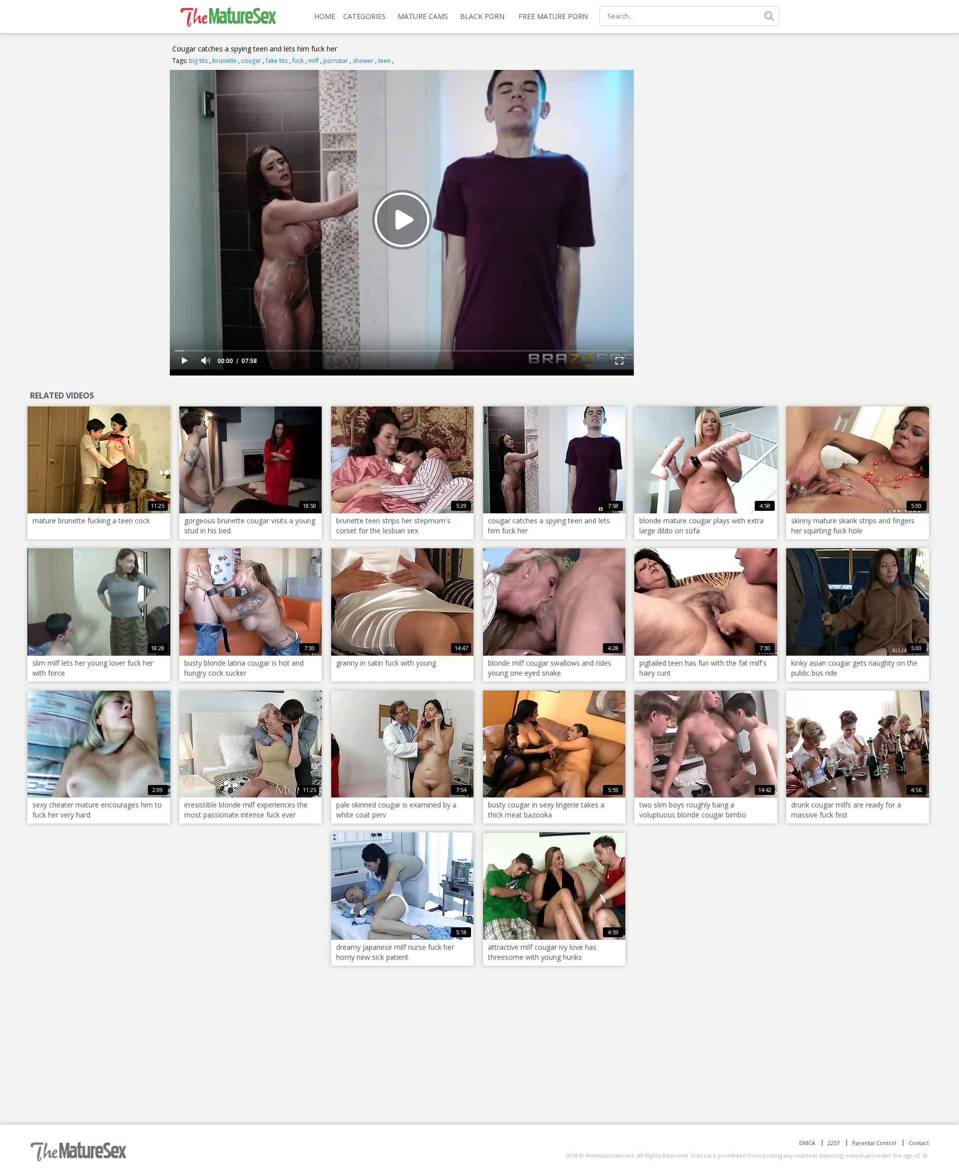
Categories (364, 16)
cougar (251, 60)
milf (313, 60)
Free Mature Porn (553, 16)
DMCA (807, 1143)
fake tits (277, 60)
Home (324, 16)
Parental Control (874, 1143)
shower (363, 60)
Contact (919, 1143)
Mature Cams (423, 16)
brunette (224, 60)
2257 (834, 1143)
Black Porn (482, 16)
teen (384, 60)
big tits (198, 60)
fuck (298, 60)
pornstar (335, 60)
